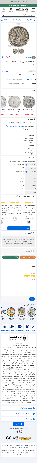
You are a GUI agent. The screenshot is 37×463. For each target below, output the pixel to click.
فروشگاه (27, 330)
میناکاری (28, 389)
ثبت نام (33, 330)
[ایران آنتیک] (34, 20)
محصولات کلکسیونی (7, 361)
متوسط (29, 276)
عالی (25, 276)
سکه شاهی (18, 398)
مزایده (12, 330)
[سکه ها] (24, 438)
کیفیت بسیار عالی (19, 126)
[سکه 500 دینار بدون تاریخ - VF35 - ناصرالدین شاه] (18, 36)
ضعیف (34, 276)
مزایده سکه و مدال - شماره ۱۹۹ (18, 5)
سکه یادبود (4, 396)
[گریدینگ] (12, 438)
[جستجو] (3, 15)
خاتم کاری (22, 389)
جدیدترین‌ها (19, 330)
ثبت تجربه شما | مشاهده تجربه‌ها (18, 228)
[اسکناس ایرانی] (21, 312)
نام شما (33, 266)
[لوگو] (22, 10)
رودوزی (17, 389)
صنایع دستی (30, 372)
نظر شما (33, 279)
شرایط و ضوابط (21, 447)
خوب (27, 276)
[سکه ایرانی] (31, 312)
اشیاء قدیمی (10, 367)
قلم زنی (8, 387)
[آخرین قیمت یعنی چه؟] (28, 79)
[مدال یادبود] (11, 312)
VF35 (10, 126)
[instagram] (20, 431)
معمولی (32, 276)
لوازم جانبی (18, 400)
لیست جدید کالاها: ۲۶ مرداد (18, 2)
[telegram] (16, 431)
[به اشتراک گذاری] (3, 57)
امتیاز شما (33, 273)
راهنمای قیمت (5, 330)
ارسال (32, 299)
